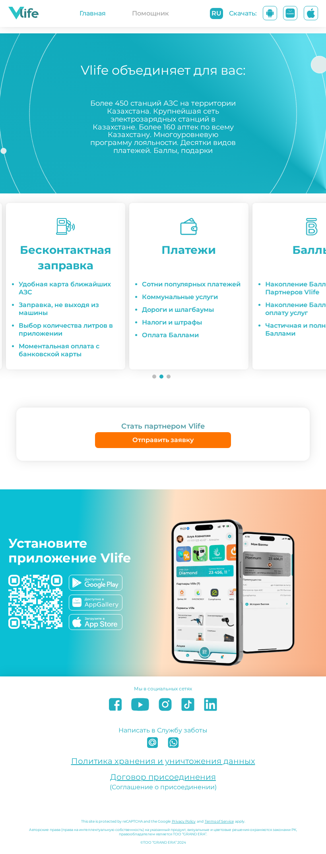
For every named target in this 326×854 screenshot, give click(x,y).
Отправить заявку (163, 440)
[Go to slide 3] (169, 377)
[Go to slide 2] (161, 377)
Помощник (150, 13)
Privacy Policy (184, 821)
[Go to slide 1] (154, 377)
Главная (93, 13)
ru (216, 13)
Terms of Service (219, 821)
